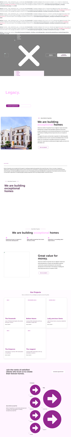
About (18, 37)
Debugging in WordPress (10, 4)
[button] (29, 55)
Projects (19, 36)
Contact (19, 39)
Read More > (8, 324)
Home (18, 35)
